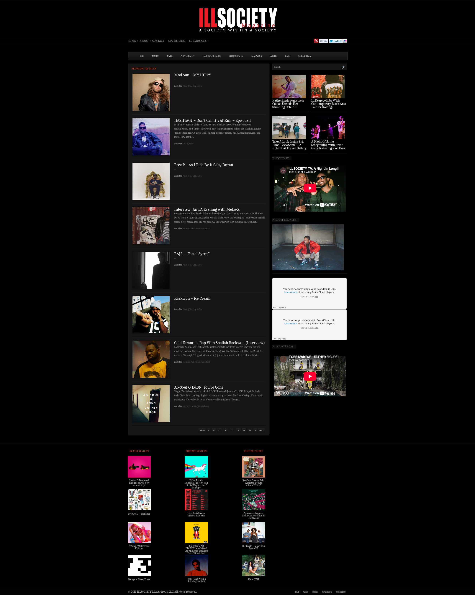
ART (142, 56)
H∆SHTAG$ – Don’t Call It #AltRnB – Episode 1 (212, 120)
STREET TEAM (305, 56)
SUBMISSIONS (198, 40)
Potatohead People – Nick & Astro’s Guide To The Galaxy (253, 515)
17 (244, 430)
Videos (199, 86)
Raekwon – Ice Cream (192, 298)
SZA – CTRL (253, 579)
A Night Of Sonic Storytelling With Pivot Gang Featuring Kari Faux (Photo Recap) (328, 147)
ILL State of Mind (212, 56)
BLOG (287, 56)
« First (202, 430)
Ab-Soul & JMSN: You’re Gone (198, 387)
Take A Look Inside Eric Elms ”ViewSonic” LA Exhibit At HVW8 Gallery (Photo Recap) (289, 147)
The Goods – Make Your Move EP (253, 547)
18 (250, 430)
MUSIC (155, 56)
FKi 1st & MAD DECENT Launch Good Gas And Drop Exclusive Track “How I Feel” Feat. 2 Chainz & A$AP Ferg (196, 552)
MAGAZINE (256, 56)
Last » (261, 430)
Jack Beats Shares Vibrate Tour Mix (196, 514)
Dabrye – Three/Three (139, 579)
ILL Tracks (187, 406)
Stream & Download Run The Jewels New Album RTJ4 (139, 483)
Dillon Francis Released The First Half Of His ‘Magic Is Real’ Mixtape (196, 484)
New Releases (203, 406)
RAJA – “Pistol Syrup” (192, 253)
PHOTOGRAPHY (188, 56)
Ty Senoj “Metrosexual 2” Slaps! (139, 547)
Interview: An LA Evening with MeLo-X (207, 209)
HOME (132, 40)
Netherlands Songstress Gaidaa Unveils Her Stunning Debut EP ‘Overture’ (288, 105)
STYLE (169, 56)
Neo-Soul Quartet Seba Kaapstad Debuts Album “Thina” (254, 483)
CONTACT (158, 40)
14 (225, 430)
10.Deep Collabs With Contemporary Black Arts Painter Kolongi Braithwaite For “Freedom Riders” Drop (329, 107)
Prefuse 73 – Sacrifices (139, 513)
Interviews (199, 228)
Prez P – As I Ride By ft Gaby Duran (203, 165)
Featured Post (188, 228)
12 (214, 430)
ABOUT (144, 40)
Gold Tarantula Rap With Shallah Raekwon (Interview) (219, 342)
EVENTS (273, 56)
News (191, 143)
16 (238, 430)
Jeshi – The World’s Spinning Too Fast (196, 580)
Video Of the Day (189, 86)
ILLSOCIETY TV (236, 56)
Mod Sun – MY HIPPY (192, 75)
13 (219, 430)
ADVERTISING (177, 40)
